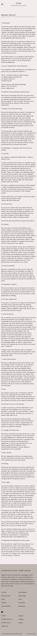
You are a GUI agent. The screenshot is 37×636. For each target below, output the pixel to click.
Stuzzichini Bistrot (5, 606)
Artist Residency (22, 592)
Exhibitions (4, 603)
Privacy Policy (29, 633)
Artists (3, 599)
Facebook (20, 616)
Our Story (3, 592)
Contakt (3, 616)
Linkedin (20, 623)
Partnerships (21, 603)
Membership (21, 606)
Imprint (34, 633)
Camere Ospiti (22, 596)
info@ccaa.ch (4, 626)
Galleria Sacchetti (5, 596)
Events (20, 599)
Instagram (21, 619)
